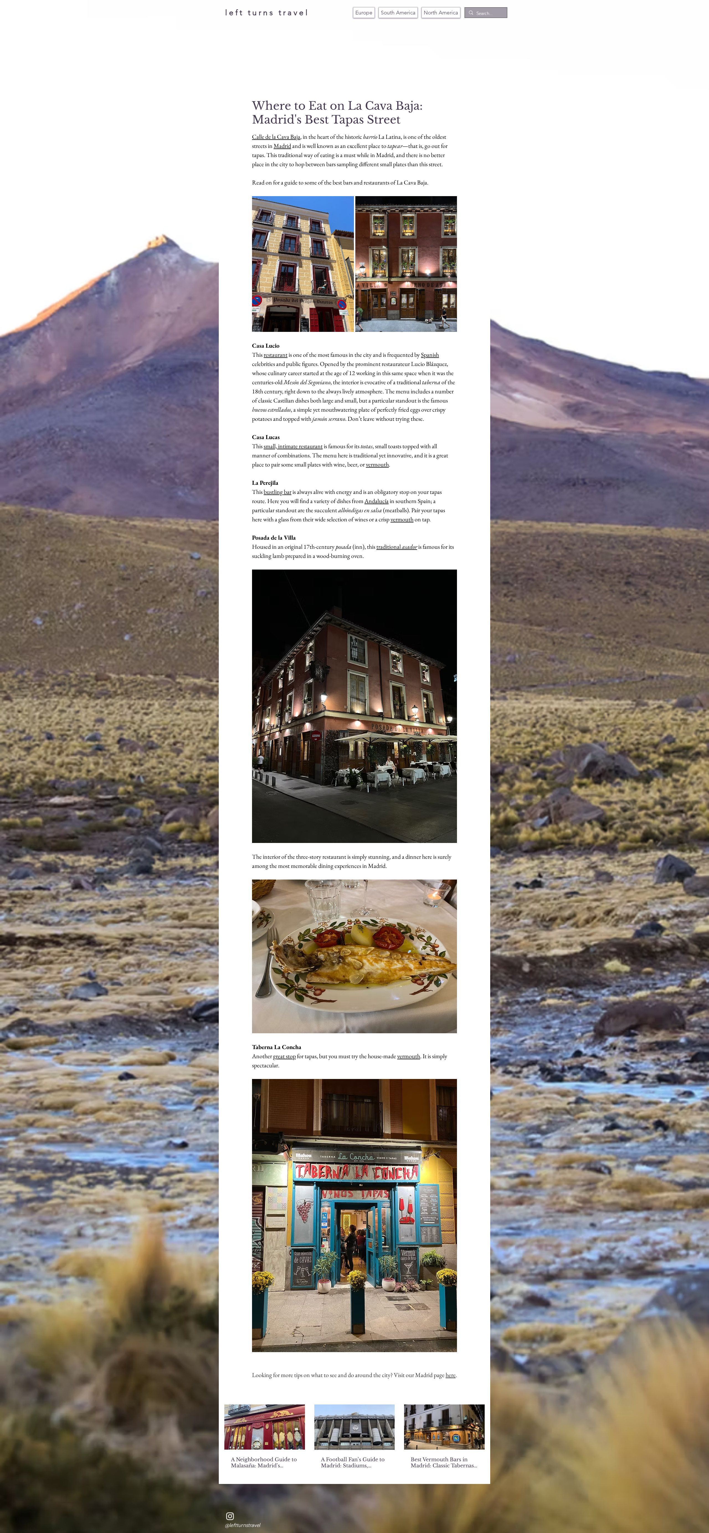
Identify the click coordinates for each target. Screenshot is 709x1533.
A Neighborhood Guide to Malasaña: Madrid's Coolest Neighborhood (264, 1463)
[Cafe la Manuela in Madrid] (264, 1427)
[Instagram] (230, 1516)
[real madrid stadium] (354, 1427)
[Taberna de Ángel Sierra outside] (444, 1427)
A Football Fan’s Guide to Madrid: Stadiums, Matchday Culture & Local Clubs (353, 1463)
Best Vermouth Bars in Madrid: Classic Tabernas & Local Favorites (442, 1463)
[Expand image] (303, 264)
